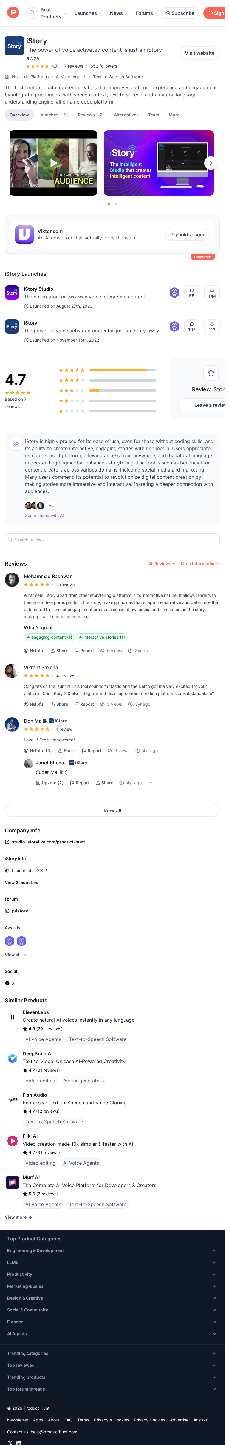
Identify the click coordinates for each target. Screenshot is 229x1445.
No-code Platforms (30, 76)
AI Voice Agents (71, 76)
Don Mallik (36, 721)
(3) (41, 750)
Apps (38, 1419)
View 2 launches (21, 882)
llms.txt (200, 1419)
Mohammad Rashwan (48, 576)
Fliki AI (30, 1136)
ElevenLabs (36, 1012)
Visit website (199, 53)
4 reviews (65, 675)
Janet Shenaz (51, 762)
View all (112, 810)
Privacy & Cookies (111, 1419)
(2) (53, 782)
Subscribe (182, 13)
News (116, 13)
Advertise (179, 1419)
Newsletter (17, 1419)
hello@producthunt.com (54, 1431)
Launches (86, 13)
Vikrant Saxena (41, 667)
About (54, 1419)
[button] (174, 115)
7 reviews (73, 65)
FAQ (68, 1419)
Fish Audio (35, 1095)
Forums (144, 13)
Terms (83, 1419)
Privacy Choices (149, 1419)
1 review (64, 729)
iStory (30, 323)
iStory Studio (38, 289)
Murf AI (31, 1177)
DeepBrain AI (37, 1053)
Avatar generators (83, 1081)
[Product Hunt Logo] (13, 13)
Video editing (40, 1081)
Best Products (51, 13)
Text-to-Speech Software (118, 76)
